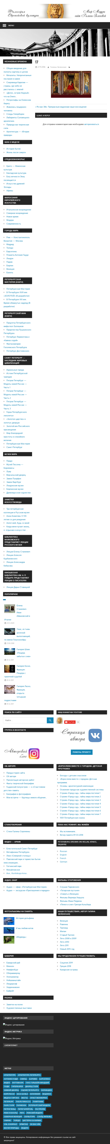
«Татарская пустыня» (70, 890)
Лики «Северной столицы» (18, 855)
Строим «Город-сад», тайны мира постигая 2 (80, 796)
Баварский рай (13, 962)
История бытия (13, 148)
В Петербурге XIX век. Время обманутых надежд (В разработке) (17, 303)
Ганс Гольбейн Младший (37, 1083)
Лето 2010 (64, 942)
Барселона (11, 251)
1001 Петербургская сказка (72, 817)
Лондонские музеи (14, 485)
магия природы (11, 1128)
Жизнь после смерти (16, 152)
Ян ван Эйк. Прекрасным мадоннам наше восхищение (61, 107)
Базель (9, 272)
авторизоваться (91, 124)
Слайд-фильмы (44, 1117)
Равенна (64, 924)
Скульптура (29, 1117)
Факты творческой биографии (20, 783)
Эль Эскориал (10, 1124)
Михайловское (13, 869)
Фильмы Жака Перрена (71, 901)
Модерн (10, 220)
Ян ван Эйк (35, 1124)
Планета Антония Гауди (17, 255)
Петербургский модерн (39, 1105)
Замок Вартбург (13, 482)
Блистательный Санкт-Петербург (21, 848)
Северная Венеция (13, 1117)
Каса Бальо (22, 1094)
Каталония (35, 1094)
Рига (22, 1113)
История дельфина (25, 918)
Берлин (9, 265)
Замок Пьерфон (13, 478)
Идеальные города (15, 370)
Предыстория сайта (15, 773)
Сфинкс (7, 1120)
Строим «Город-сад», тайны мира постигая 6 (80, 810)
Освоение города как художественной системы (82, 789)
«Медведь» (21, 937)
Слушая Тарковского (69, 887)
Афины (9, 190)
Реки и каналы (11, 1113)
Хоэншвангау (12, 976)
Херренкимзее (13, 987)
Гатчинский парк (13, 866)
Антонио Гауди (11, 1079)
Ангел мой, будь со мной (17, 523)
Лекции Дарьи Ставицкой (18, 587)
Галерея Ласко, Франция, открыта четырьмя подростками (17, 693)
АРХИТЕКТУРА (10, 1075)
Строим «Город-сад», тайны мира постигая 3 (80, 800)
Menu (11, 25)
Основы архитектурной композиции (76, 786)
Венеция (10, 269)
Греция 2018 (65, 966)
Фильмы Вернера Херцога (72, 897)
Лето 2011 (64, 945)
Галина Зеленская (58, 67)
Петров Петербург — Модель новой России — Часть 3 (15, 405)
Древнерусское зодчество (18, 492)
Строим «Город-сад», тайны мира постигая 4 (80, 803)
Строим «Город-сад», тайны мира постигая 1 (80, 793)
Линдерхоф (11, 983)
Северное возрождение (17, 213)
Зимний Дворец (11, 1090)
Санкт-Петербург (14, 447)
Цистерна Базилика (32, 1120)
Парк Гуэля (9, 1105)
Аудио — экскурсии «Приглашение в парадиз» (28, 890)
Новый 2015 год (67, 949)
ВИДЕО (7, 1083)
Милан (63, 931)
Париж (9, 262)
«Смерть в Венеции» (69, 894)
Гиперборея (17, 1086)
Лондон (9, 258)
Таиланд (64, 928)
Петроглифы (10, 1109)
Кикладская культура (16, 173)
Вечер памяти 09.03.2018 (71, 835)
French (63, 858)
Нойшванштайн (13, 980)
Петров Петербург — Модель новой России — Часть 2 (15, 394)
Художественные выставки (19, 1008)
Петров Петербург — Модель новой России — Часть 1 (15, 384)
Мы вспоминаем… (68, 831)
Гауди (6, 1086)
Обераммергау (13, 973)
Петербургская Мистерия (18, 289)
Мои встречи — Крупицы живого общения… (26, 797)
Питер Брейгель (25, 1109)
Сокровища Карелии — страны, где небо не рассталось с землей (16, 86)
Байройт (10, 991)
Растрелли (40, 1109)
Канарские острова (69, 969)
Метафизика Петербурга (17, 852)
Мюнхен (10, 966)
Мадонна (47, 1094)
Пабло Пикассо (23, 1102)
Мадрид (10, 244)
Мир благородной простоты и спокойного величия (14, 436)
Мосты (24, 1098)
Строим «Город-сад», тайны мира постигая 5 (80, 807)
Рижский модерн (35, 1113)
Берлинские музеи (14, 489)
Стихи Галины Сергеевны (18, 831)
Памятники (38, 1102)
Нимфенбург (12, 969)
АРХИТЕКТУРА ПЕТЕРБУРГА (29, 1075)
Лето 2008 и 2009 (68, 938)
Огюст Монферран (38, 1098)
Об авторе (11, 776)
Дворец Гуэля (31, 1086)
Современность (13, 223)
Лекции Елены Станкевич (18, 551)
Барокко (33, 1079)
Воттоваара (17, 1083)
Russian (63, 851)
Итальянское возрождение (18, 209)
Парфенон (21, 1105)
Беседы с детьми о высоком (73, 775)
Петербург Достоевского (17, 351)
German (63, 861)
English (63, 854)
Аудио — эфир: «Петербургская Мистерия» (26, 887)
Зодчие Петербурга (30, 1090)
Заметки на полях (14, 1004)
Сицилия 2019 (66, 962)
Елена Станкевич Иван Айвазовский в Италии (17, 612)
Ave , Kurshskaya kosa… (17, 873)
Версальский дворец (16, 475)
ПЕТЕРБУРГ (9, 1102)
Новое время (12, 216)
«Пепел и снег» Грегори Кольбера (75, 904)
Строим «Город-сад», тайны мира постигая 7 (80, 814)
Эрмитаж (23, 1124)
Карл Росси (9, 1094)
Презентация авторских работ (20, 780)
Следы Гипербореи (15, 114)
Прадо (9, 461)
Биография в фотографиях (18, 794)
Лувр (8, 471)
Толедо (9, 248)
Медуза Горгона (11, 1098)
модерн (24, 1128)
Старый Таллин (67, 935)
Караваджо (46, 1090)
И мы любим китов (24, 928)
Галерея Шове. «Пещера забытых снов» (24, 653)
